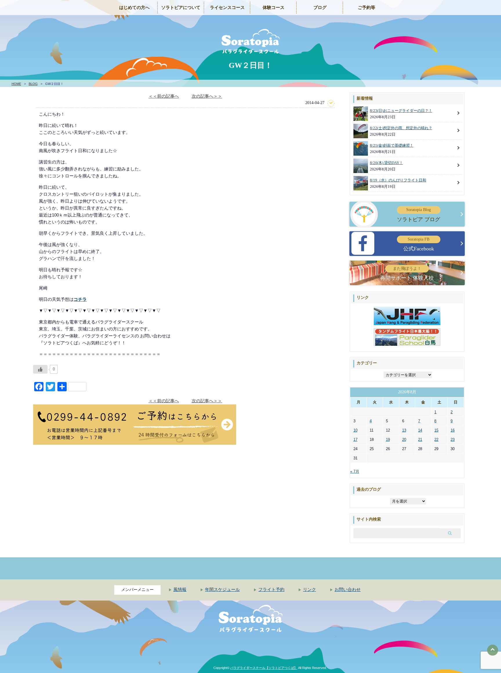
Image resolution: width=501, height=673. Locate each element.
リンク (309, 589)
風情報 (179, 589)
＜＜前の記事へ (163, 96)
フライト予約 (271, 589)
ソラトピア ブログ (418, 215)
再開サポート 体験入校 (407, 273)
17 (355, 439)
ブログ (319, 7)
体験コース (273, 7)
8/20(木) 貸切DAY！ (386, 163)
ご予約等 (366, 7)
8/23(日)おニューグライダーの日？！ (401, 110)
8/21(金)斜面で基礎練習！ (391, 145)
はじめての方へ (134, 7)
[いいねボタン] (40, 369)
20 (404, 439)
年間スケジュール (222, 589)
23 (453, 439)
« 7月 (354, 471)
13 (404, 430)
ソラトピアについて (180, 7)
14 (420, 430)
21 (420, 439)
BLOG (33, 84)
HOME (16, 84)
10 (355, 430)
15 (436, 430)
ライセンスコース (227, 7)
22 (436, 439)
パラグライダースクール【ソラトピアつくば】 (263, 668)
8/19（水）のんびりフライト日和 (398, 180)
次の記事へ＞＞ (207, 96)
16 (453, 430)
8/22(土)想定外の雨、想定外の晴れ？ (401, 128)
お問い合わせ (348, 589)
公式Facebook (418, 244)
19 (388, 439)
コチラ (80, 299)
